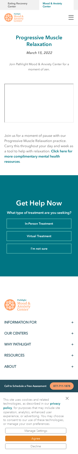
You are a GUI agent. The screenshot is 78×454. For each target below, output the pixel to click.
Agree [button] (35, 438)
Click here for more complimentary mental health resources (38, 156)
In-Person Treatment (39, 223)
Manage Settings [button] (35, 431)
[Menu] (71, 17)
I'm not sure (39, 249)
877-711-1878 (61, 386)
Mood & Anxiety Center (52, 5)
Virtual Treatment (39, 236)
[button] (69, 398)
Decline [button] (36, 446)
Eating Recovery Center (17, 5)
